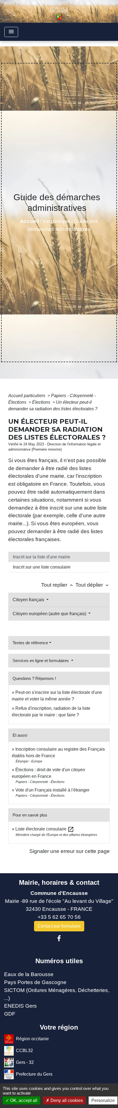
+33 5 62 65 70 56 (59, 917)
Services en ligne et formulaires (41, 660)
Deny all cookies (66, 1100)
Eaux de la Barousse (29, 974)
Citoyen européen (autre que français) (50, 613)
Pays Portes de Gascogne (35, 982)
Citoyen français (29, 599)
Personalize (103, 1100)
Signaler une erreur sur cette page (69, 851)
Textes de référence (30, 642)
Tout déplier (92, 585)
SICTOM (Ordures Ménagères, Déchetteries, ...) (56, 994)
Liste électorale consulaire (44, 829)
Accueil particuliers (27, 395)
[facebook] (59, 938)
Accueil (29, 221)
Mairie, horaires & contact (59, 882)
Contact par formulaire (59, 926)
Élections (41, 402)
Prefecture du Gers (34, 1074)
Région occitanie (32, 1038)
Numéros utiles (59, 961)
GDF (9, 1014)
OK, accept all (23, 1100)
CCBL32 (24, 1050)
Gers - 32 (25, 1062)
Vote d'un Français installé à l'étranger (52, 790)
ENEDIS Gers (20, 1006)
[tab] (59, 557)
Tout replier (57, 585)
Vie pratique (56, 221)
